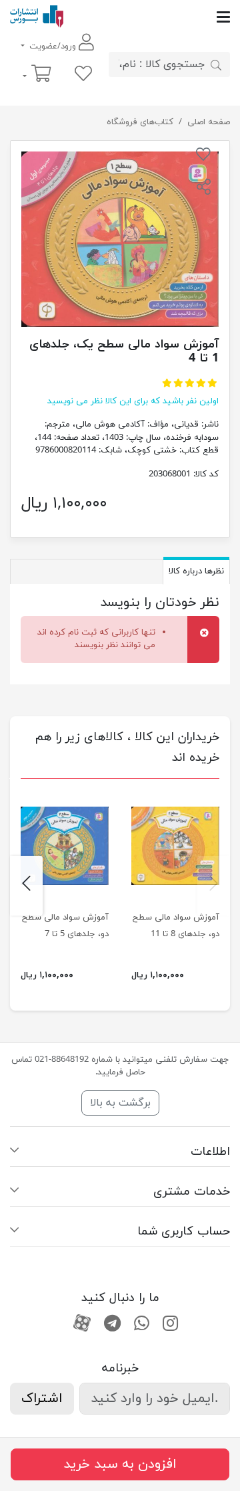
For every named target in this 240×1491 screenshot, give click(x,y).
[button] (203, 189)
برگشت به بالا (120, 1103)
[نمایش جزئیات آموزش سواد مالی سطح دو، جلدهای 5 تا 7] (65, 846)
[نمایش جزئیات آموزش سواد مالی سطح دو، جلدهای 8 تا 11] (175, 846)
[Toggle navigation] (146, 17)
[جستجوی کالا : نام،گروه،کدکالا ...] (216, 64)
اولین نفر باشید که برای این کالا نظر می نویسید (133, 401)
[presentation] (213, 886)
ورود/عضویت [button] (53, 46)
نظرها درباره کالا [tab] (196, 571)
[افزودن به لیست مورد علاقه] (203, 157)
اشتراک (42, 1398)
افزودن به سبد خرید (120, 1464)
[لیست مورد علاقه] (83, 74)
